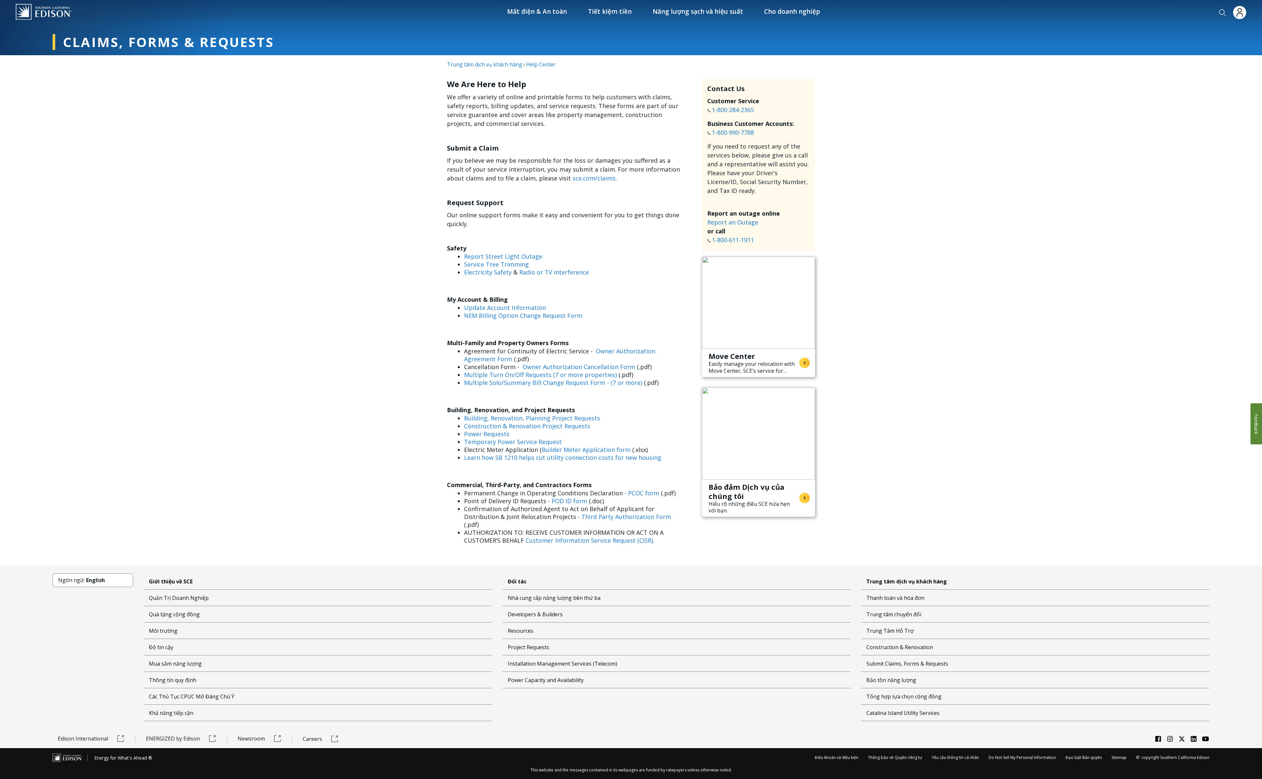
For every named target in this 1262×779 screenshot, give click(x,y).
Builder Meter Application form (586, 450)
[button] (1223, 13)
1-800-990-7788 (733, 132)
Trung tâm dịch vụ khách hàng (484, 64)
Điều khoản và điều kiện (836, 757)
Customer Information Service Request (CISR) (589, 540)
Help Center (541, 64)
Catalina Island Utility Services (903, 713)
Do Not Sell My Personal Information (1022, 757)
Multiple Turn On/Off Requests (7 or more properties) (540, 375)
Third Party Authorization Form (626, 517)
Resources (520, 630)
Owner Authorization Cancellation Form (579, 367)
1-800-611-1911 (734, 240)
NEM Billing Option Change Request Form (523, 315)
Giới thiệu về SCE (171, 581)
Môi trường (163, 630)
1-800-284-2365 (734, 110)
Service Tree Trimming (496, 264)
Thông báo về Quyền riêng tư (895, 757)
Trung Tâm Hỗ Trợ (890, 630)
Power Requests (486, 434)
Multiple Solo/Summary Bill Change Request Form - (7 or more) (553, 383)
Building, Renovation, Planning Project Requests (532, 418)
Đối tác (517, 581)
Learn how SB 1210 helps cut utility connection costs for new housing (562, 457)
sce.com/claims (594, 178)
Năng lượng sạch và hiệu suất (698, 11)
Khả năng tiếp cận (171, 713)
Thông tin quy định (172, 680)
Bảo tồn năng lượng (891, 680)
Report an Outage (732, 222)
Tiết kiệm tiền (610, 11)
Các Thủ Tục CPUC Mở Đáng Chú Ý (191, 696)
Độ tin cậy (161, 647)
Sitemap (1119, 757)
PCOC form (643, 493)
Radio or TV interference (554, 272)
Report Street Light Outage (503, 256)
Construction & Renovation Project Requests (527, 426)
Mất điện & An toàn (537, 11)
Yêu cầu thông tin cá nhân (955, 757)
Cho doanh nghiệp (792, 11)
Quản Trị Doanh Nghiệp (179, 598)
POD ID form (569, 501)
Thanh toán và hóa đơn (895, 598)
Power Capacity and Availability (546, 680)
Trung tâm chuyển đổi (893, 614)
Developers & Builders (535, 614)
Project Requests (528, 647)
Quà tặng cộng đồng (174, 614)
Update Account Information (505, 308)
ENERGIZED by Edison (173, 738)
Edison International (83, 738)
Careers (312, 739)
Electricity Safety (488, 272)
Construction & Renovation (899, 647)
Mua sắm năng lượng (175, 663)
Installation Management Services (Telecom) (562, 663)
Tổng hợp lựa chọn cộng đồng (904, 696)
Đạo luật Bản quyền (1083, 757)
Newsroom (251, 738)
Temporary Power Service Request (513, 442)
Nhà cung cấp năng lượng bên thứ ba (554, 598)
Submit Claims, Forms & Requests (907, 663)
